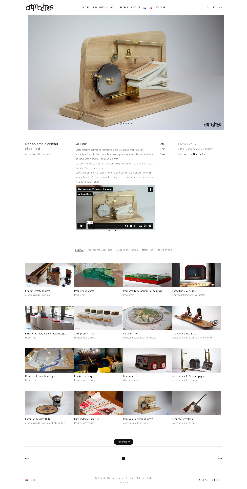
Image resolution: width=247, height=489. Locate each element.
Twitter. (194, 154)
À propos (123, 7)
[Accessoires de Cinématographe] (196, 360)
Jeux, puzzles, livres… (85, 333)
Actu (112, 7)
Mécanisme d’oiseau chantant (138, 419)
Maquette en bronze (84, 291)
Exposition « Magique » (184, 291)
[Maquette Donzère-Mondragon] (49, 360)
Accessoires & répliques (37, 154)
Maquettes (147, 250)
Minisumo (128, 376)
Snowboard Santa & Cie (184, 333)
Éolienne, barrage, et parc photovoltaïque (45, 333)
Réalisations (100, 7)
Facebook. (183, 154)
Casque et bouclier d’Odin (37, 419)
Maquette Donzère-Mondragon (40, 376)
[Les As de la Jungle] (98, 360)
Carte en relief (130, 333)
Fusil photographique (182, 419)
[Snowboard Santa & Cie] (196, 318)
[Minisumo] (147, 360)
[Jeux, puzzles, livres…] (98, 318)
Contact (135, 7)
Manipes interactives (127, 250)
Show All (79, 250)
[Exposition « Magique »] (196, 275)
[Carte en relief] (147, 318)
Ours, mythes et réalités (86, 419)
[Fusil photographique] (196, 403)
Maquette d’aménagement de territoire (142, 291)
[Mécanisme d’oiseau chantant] (147, 403)
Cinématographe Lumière (37, 291)
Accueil (86, 7)
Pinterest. (204, 154)
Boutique (160, 7)
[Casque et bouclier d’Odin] (49, 403)
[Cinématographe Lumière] (49, 275)
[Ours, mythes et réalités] (98, 403)
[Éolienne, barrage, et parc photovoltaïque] (49, 318)
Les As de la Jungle (84, 376)
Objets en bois (164, 250)
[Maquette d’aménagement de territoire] (147, 275)
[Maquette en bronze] (98, 275)
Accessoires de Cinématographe (188, 376)
